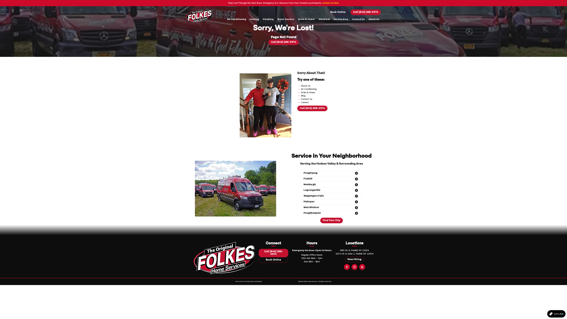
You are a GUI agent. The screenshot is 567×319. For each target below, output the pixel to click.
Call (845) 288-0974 (365, 12)
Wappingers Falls (314, 196)
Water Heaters (285, 19)
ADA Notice (258, 281)
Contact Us (358, 19)
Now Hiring (354, 259)
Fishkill (308, 179)
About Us (374, 19)
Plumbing (268, 19)
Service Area (341, 19)
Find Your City (331, 220)
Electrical (324, 19)
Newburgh (310, 184)
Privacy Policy (249, 281)
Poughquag (310, 173)
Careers (305, 102)
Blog (303, 96)
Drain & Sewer (306, 19)
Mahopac (309, 201)
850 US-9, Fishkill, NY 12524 (354, 250)
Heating (254, 19)
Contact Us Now (330, 3)
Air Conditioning (236, 19)
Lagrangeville (312, 190)
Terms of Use (240, 281)
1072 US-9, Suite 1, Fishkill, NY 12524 (354, 254)
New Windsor (311, 207)
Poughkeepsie (312, 213)
